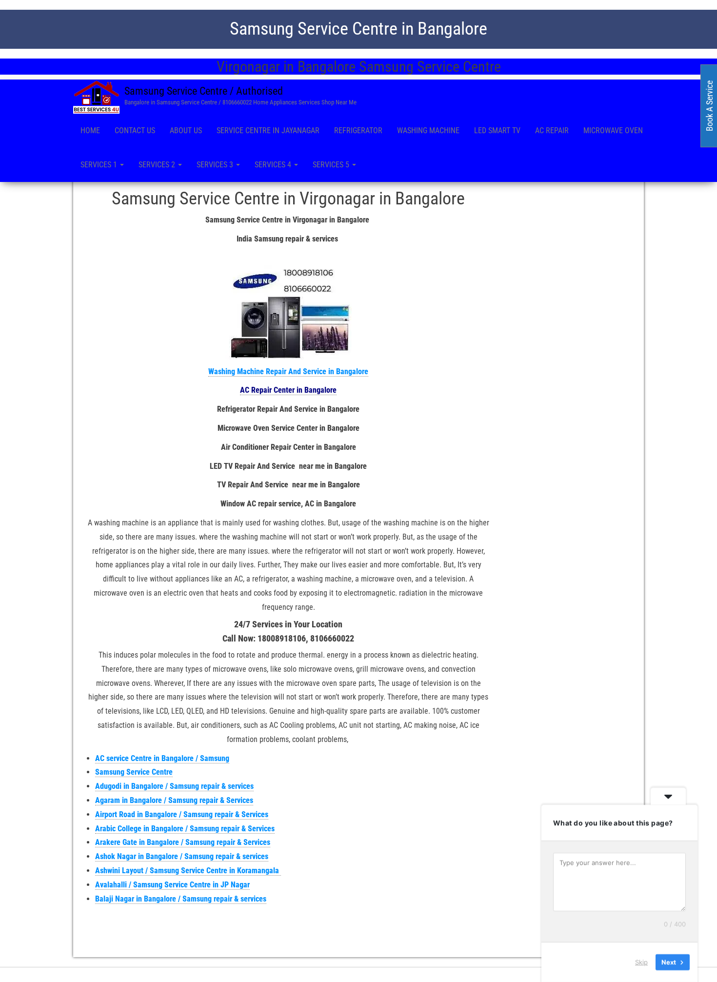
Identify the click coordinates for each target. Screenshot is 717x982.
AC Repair (552, 130)
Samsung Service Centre (134, 772)
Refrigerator (358, 130)
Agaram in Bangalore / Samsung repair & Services (174, 800)
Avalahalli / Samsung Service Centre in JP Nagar (172, 884)
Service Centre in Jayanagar (268, 130)
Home (90, 130)
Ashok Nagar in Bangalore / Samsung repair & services (181, 856)
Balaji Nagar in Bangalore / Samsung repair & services (180, 898)
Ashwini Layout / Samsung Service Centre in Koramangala (188, 870)
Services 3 (216, 164)
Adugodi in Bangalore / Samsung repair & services (174, 786)
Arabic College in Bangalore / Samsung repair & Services (185, 828)
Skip (641, 962)
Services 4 (274, 164)
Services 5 (332, 164)
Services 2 (158, 164)
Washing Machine (428, 130)
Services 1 (99, 164)
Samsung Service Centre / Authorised (203, 91)
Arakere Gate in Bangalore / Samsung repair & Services (182, 842)
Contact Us (135, 130)
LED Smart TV (497, 130)
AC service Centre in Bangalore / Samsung (162, 758)
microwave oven (613, 130)
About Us (186, 130)
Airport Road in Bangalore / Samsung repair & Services (181, 814)
